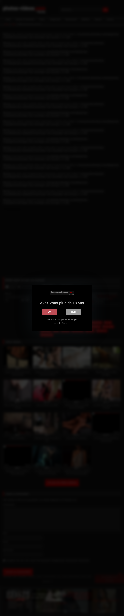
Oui (49, 312)
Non (73, 312)
